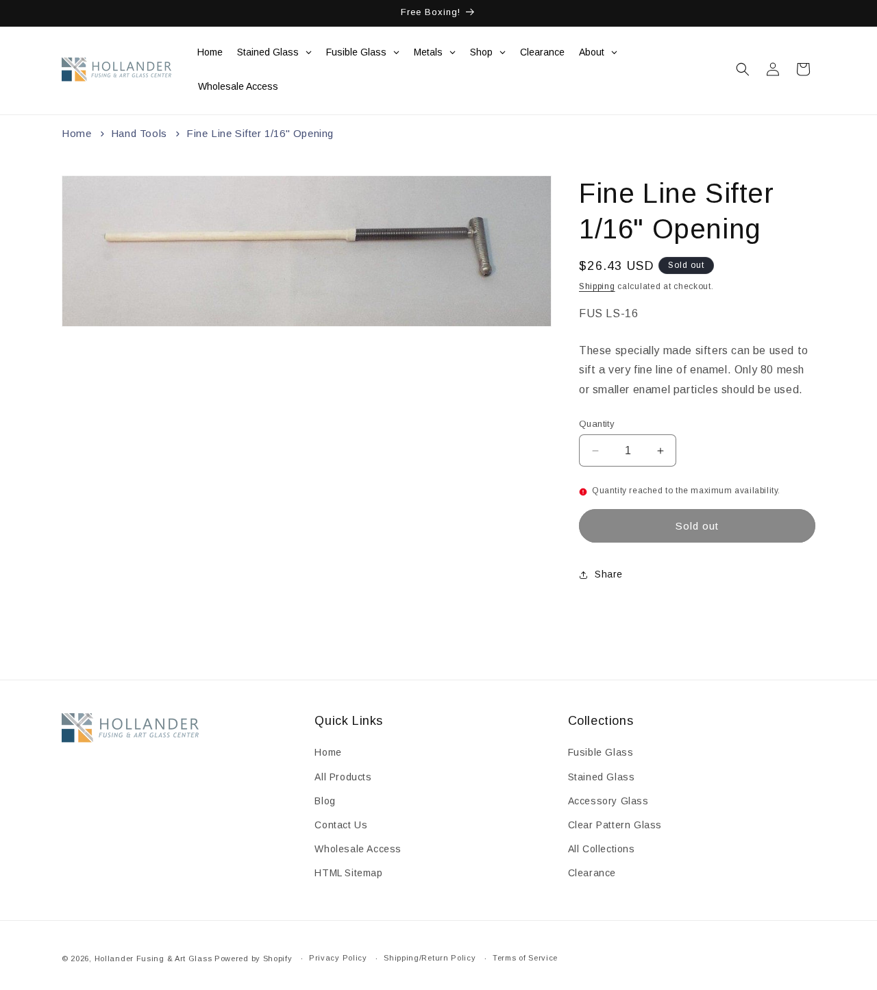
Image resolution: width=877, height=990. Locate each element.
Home (76, 133)
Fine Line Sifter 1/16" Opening (260, 133)
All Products (342, 776)
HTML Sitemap (348, 872)
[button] (743, 69)
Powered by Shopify (253, 958)
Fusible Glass (601, 752)
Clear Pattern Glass (615, 824)
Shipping (597, 286)
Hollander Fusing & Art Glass (153, 958)
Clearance (592, 872)
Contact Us (340, 824)
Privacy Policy (338, 958)
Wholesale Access (358, 848)
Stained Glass (601, 776)
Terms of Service (525, 958)
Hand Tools (139, 133)
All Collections (601, 848)
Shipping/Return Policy (429, 958)
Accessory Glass (608, 800)
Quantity (597, 424)
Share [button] (609, 574)
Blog (324, 800)
